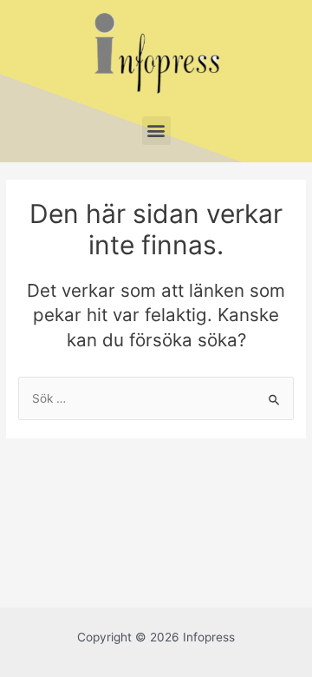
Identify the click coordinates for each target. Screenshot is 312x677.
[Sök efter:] (156, 398)
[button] (156, 130)
